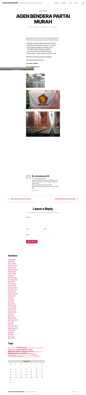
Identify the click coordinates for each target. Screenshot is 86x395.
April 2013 (11, 336)
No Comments (54, 27)
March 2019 (11, 282)
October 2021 (12, 268)
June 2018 (11, 300)
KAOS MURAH (30, 355)
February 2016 (12, 312)
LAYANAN (63, 2)
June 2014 (11, 322)
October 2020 (12, 274)
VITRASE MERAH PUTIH (37, 356)
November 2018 (12, 290)
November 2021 (12, 265)
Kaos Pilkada (20, 356)
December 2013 (12, 326)
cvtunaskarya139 (35, 27)
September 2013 (13, 328)
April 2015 (11, 316)
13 (26, 371)
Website (27, 234)
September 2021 (13, 270)
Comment (28, 217)
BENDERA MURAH (14, 351)
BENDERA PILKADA (12, 355)
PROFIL (76, 2)
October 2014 (12, 318)
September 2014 (13, 320)
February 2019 (12, 284)
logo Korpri (28, 356)
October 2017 (12, 310)
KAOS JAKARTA (24, 355)
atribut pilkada (21, 349)
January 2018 (12, 308)
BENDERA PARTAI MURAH (18, 353)
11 (15, 371)
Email (45, 228)
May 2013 (11, 334)
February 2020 (12, 278)
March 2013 (11, 338)
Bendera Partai (28, 351)
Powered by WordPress (30, 391)
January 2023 (12, 264)
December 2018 (12, 288)
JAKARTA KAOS (19, 355)
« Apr (10, 382)
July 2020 (11, 276)
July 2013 (11, 332)
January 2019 (12, 286)
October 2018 (12, 292)
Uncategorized (43, 11)
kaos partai (35, 355)
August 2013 (11, 330)
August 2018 (11, 296)
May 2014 (11, 324)
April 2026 (11, 261)
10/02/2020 (45, 27)
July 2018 (11, 298)
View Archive (35, 190)
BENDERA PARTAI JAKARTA (39, 351)
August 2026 (12, 260)
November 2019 (12, 280)
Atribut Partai (21, 348)
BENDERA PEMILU (32, 353)
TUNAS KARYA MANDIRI (10, 3)
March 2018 (11, 304)
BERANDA (57, 2)
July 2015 (11, 314)
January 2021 (12, 272)
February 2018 (12, 306)
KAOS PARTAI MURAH (12, 356)
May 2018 (11, 302)
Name (27, 228)
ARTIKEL (70, 2)
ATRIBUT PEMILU (12, 349)
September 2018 (13, 294)
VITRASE (31, 356)
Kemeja (25, 356)
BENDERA (29, 349)
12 (21, 371)
